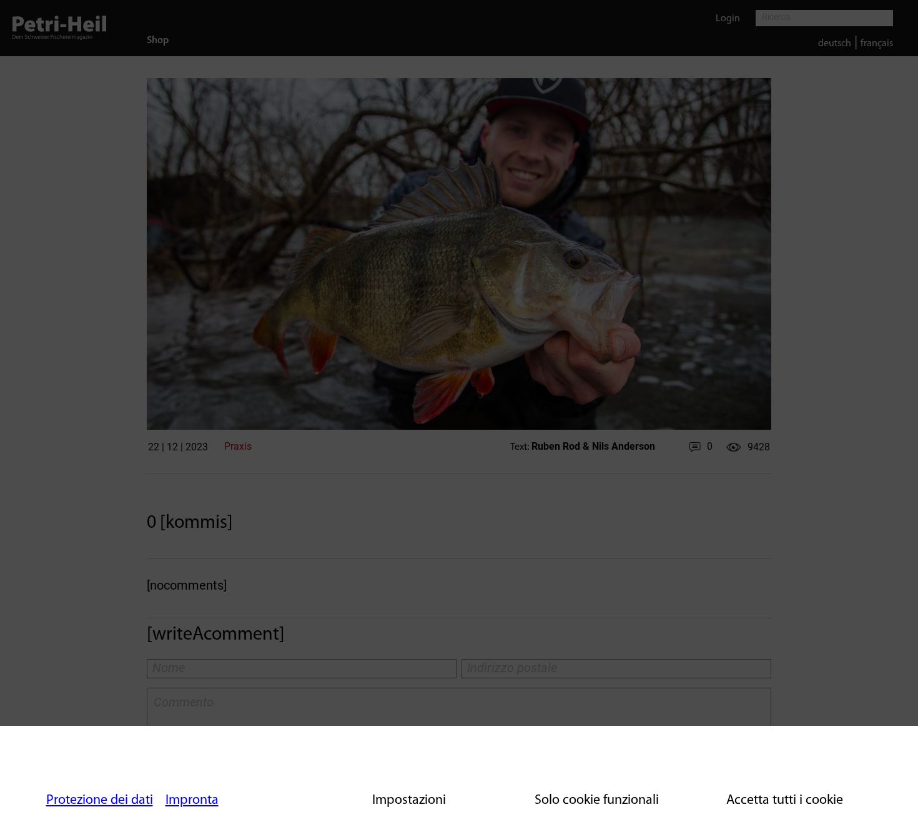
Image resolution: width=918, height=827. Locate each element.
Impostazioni (409, 800)
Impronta (192, 800)
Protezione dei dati (99, 800)
